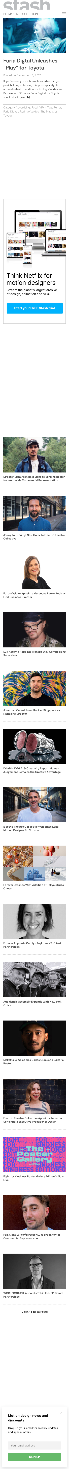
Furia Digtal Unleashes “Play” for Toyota (30, 64)
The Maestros (49, 111)
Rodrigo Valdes (29, 111)
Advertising (23, 107)
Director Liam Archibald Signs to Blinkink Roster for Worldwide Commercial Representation (34, 478)
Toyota (7, 115)
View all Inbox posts (34, 1311)
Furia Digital (10, 111)
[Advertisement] (34, 164)
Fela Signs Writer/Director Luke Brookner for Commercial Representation (31, 1236)
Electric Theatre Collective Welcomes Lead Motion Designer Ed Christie (30, 828)
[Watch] (25, 97)
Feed (35, 107)
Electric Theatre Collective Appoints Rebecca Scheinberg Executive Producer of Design (32, 1119)
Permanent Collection (20, 14)
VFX (42, 107)
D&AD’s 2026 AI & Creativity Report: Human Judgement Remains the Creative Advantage (32, 770)
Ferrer (57, 107)
